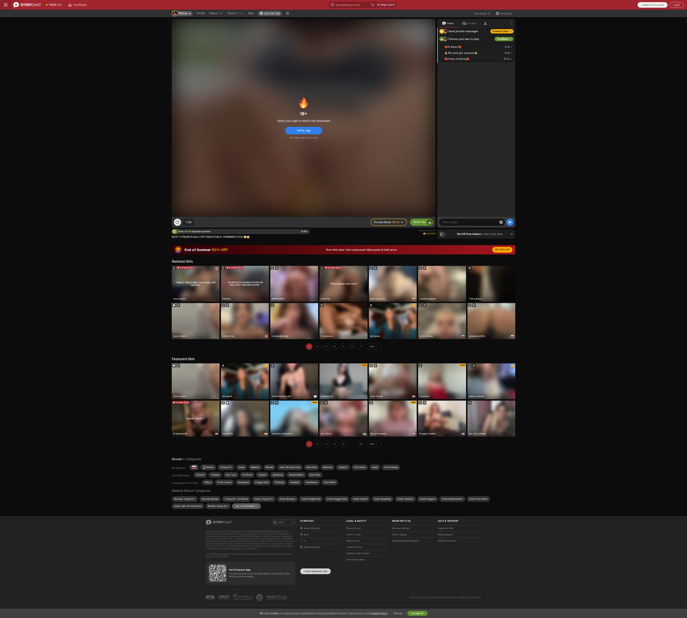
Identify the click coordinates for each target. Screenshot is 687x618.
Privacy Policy (353, 528)
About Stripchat (312, 528)
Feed (251, 13)
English (281, 522)
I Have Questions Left (315, 571)
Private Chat (500, 31)
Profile (201, 13)
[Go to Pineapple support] (260, 597)
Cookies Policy (354, 547)
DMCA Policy (353, 541)
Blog (306, 534)
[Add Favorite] (177, 222)
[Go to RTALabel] (211, 597)
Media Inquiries (312, 547)
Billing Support (445, 534)
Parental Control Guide (357, 553)
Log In (676, 5)
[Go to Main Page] (27, 5)
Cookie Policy (379, 613)
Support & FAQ (445, 528)
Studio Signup (399, 534)
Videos (216, 13)
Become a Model (401, 528)
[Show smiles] (501, 222)
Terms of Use (353, 534)
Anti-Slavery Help (355, 559)
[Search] (372, 4)
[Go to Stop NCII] (277, 597)
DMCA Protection (447, 541)
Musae (177, 459)
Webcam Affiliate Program (405, 541)
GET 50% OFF (502, 249)
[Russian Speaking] (194, 467)
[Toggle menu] (5, 5)
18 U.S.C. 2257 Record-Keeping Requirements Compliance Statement (445, 597)
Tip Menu (502, 39)
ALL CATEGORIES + (246, 506)
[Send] (509, 222)
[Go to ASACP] (224, 597)
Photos (235, 13)
